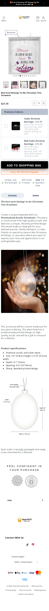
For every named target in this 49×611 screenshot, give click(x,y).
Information (12, 195)
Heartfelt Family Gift (21, 586)
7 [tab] (26, 76)
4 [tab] (20, 76)
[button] (4, 18)
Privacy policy (11, 590)
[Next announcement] (44, 3)
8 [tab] (29, 76)
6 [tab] (24, 76)
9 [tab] (31, 76)
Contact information (26, 594)
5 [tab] (22, 76)
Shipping (36, 195)
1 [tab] (14, 76)
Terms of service (25, 590)
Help (9, 500)
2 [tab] (16, 76)
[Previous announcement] (5, 3)
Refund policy (37, 586)
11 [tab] (35, 76)
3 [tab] (18, 76)
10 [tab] (33, 76)
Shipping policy (40, 590)
